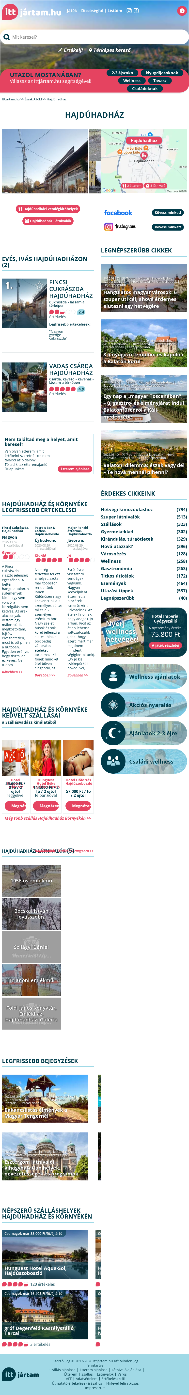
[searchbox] (94, 37)
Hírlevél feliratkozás (122, 1383)
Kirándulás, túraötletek (49, 1099)
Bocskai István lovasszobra (31, 914)
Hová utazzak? (15, 1155)
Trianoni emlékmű (31, 980)
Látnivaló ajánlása (126, 1369)
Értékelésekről (113, 1378)
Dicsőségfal (92, 10)
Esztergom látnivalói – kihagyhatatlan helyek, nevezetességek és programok (41, 1168)
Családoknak (145, 88)
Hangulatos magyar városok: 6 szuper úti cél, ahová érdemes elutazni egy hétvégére (140, 299)
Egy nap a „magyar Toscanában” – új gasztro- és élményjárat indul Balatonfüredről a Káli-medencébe (143, 406)
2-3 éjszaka (122, 73)
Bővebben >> (12, 672)
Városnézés (37, 1155)
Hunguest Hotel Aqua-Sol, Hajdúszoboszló (35, 1270)
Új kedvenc (45, 540)
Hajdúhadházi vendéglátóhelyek (50, 208)
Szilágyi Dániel (31, 947)
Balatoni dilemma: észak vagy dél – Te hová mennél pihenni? (144, 468)
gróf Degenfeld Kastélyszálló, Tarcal (39, 1330)
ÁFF (69, 1378)
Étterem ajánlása (94, 1369)
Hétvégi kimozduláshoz (56, 1096)
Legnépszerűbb (114, 284)
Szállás (87, 1374)
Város (122, 1374)
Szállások (111, 524)
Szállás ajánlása (62, 1369)
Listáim (115, 10)
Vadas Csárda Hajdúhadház (71, 369)
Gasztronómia (113, 388)
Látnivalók (105, 1374)
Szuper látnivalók (17, 1099)
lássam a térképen (64, 382)
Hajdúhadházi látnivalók (50, 221)
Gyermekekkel (117, 531)
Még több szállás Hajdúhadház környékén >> (48, 818)
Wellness (132, 80)
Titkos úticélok (166, 344)
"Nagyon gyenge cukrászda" (58, 335)
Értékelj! (73, 50)
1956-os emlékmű (31, 880)
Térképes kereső (112, 50)
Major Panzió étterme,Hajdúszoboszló (79, 530)
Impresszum (95, 1387)
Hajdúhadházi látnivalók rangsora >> (64, 851)
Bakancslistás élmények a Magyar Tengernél (35, 1113)
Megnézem (19, 806)
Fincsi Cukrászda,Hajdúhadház (15, 529)
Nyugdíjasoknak (162, 73)
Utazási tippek (30, 1103)
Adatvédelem (86, 1378)
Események (113, 583)
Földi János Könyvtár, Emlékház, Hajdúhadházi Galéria (31, 1013)
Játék (72, 10)
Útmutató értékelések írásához (77, 1383)
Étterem (70, 1374)
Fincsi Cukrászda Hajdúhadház (71, 289)
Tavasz (160, 80)
